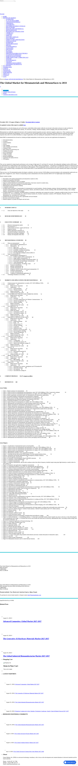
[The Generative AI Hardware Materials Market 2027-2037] (11, 634)
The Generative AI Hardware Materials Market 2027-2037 (26, 639)
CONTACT (6, 75)
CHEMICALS (9, 33)
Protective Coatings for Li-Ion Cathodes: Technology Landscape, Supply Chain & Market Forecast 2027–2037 (42, 711)
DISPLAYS (9, 35)
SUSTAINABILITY (11, 60)
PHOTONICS (9, 49)
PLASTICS (9, 50)
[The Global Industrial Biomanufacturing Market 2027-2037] (11, 651)
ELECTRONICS (10, 38)
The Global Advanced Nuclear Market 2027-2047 (27, 733)
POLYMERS (9, 52)
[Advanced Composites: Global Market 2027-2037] (11, 616)
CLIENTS (5, 68)
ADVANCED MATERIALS (13, 22)
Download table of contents (33, 122)
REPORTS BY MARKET (9, 18)
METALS (8, 45)
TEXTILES (9, 61)
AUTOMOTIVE (10, 24)
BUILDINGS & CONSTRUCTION (15, 31)
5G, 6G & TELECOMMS (12, 20)
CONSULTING (7, 71)
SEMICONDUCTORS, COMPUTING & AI (17, 57)
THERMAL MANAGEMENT (13, 63)
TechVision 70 (6, 69)
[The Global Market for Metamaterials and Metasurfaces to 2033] (11, 564)
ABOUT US (6, 73)
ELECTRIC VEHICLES (12, 37)
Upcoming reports (7, 67)
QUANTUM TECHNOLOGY (13, 54)
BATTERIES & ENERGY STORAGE (15, 26)
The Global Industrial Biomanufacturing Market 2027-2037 (26, 656)
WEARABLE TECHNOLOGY (14, 64)
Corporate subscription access (10, 94)
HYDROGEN (9, 42)
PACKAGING (9, 48)
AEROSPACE (9, 23)
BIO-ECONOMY (10, 27)
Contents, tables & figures (9, 92)
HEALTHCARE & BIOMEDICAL (15, 28)
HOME (5, 16)
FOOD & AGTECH (11, 41)
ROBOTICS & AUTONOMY (13, 56)
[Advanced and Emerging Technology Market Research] (11, 12)
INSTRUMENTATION (12, 43)
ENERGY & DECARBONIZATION (15, 39)
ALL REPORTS (7, 65)
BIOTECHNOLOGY (11, 30)
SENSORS (9, 58)
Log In (4, 76)
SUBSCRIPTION (7, 72)
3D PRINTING (10, 19)
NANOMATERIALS (11, 46)
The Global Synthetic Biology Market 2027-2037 (27, 742)
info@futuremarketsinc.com (34, 595)
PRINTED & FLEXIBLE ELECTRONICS (16, 53)
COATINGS (9, 34)
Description (6, 90)
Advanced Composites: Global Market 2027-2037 (22, 621)
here (24, 125)
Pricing (4, 93)
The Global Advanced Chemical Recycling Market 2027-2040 (29, 751)
